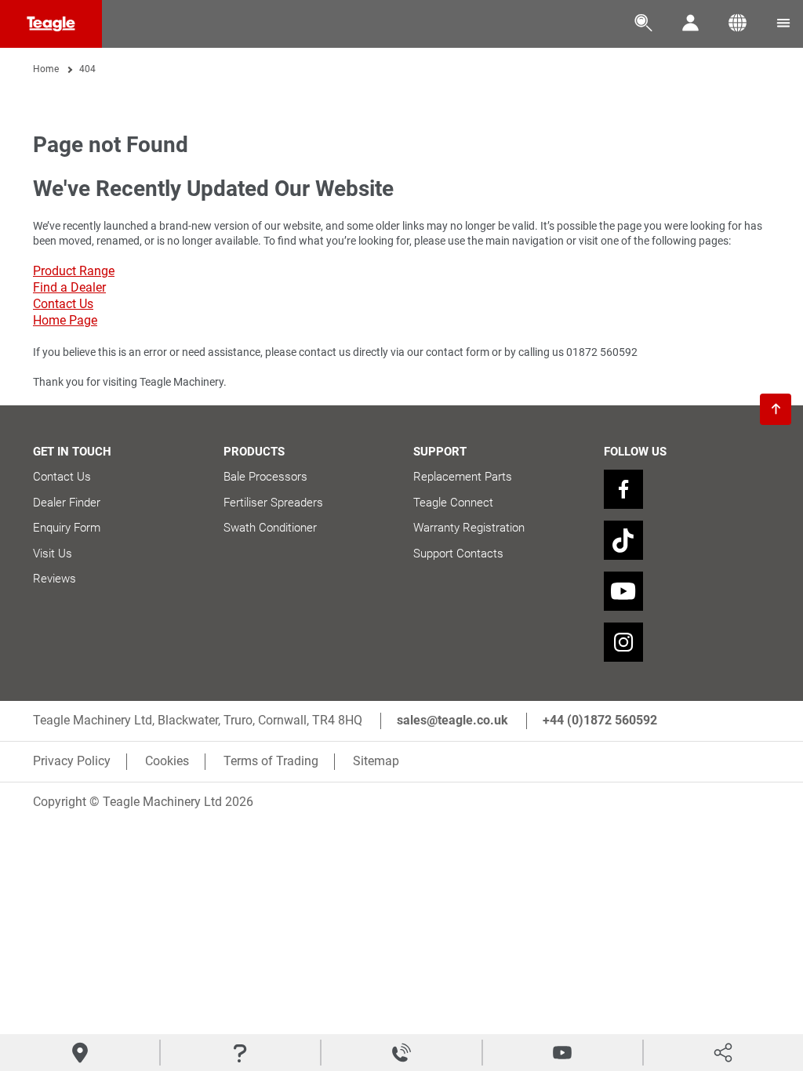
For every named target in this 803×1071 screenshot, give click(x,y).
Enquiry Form (66, 528)
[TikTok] (623, 540)
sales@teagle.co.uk (452, 720)
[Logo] (51, 24)
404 (87, 69)
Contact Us (63, 303)
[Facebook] (623, 489)
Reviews (54, 579)
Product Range (73, 270)
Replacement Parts (462, 477)
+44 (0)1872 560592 (600, 720)
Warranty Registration (469, 528)
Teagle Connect (453, 503)
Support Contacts (458, 553)
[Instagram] (623, 642)
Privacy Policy (72, 760)
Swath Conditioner (270, 528)
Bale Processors (265, 477)
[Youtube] (623, 591)
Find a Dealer (69, 287)
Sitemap (376, 760)
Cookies (167, 760)
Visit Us (52, 553)
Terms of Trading (270, 760)
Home (46, 69)
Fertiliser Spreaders (273, 503)
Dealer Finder (66, 503)
